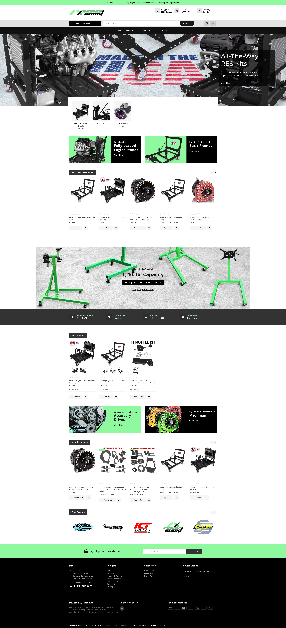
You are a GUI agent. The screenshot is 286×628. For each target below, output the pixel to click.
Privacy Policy (112, 581)
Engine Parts (164, 30)
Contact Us (111, 584)
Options (76, 228)
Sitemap (110, 587)
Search (187, 23)
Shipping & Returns (114, 576)
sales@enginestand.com (82, 582)
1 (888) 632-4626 (188, 12)
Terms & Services (114, 579)
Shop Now (118, 155)
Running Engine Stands (127, 30)
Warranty (110, 573)
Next (275, 67)
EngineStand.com (202, 571)
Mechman (187, 571)
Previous (10, 67)
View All (81, 129)
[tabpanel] (143, 70)
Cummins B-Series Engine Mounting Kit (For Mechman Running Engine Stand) (141, 489)
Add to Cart (137, 228)
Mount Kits (147, 30)
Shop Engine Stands (142, 289)
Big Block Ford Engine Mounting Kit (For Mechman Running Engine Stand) (112, 489)
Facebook (122, 608)
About (109, 571)
